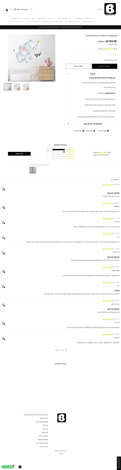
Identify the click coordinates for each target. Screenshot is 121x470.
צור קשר (45, 429)
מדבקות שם (44, 418)
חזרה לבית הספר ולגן (72, 22)
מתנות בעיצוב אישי (41, 422)
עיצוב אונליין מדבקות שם (84, 18)
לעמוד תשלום (78, 66)
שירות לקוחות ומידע (16, 22)
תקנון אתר (45, 432)
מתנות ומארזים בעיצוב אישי (53, 22)
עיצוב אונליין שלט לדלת (46, 18)
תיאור (92, 74)
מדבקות (45, 425)
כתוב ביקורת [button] (19, 154)
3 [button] (60, 350)
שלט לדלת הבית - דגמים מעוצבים (23, 18)
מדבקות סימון (88, 22)
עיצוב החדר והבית (33, 22)
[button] (108, 49)
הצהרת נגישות (43, 436)
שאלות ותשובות (43, 439)
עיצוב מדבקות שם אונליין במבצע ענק (36, 414)
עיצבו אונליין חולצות (64, 18)
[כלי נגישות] (20, 466)
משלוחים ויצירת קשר (92, 124)
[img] (108, 185)
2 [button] (63, 350)
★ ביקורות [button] (119, 463)
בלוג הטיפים (44, 446)
